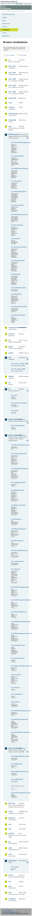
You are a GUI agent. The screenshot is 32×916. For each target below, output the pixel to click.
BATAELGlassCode (16, 490)
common (11, 107)
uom (9, 886)
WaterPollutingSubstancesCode (16, 792)
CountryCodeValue (16, 156)
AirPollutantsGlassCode (16, 453)
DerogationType (16, 764)
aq (9, 60)
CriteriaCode (16, 569)
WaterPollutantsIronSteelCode (16, 732)
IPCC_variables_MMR (16, 369)
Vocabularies (5, 29)
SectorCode (16, 687)
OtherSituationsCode (16, 645)
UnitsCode (16, 702)
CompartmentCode (16, 561)
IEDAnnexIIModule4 (13, 748)
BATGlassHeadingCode (16, 529)
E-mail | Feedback (7, 910)
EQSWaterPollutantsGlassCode (16, 621)
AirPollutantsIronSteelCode (16, 468)
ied (9, 389)
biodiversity (12, 98)
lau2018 (11, 833)
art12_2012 (12, 66)
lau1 (9, 824)
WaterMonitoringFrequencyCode (16, 710)
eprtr (10, 126)
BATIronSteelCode (16, 540)
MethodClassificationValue (16, 214)
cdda (10, 102)
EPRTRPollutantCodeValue (16, 168)
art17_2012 (12, 85)
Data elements (6, 23)
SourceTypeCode (16, 694)
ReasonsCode (16, 674)
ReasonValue (16, 274)
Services (4, 33)
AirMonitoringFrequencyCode (16, 445)
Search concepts (22, 55)
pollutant (15, 410)
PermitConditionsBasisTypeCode (16, 666)
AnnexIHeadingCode (16, 425)
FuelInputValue (16, 181)
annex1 (15, 395)
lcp (9, 841)
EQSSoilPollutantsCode (16, 612)
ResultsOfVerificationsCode (16, 771)
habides (11, 376)
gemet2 (10, 353)
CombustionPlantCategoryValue (16, 142)
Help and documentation (8, 14)
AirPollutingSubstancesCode (16, 756)
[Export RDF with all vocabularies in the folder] (27, 138)
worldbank (12, 899)
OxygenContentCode (16, 658)
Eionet (9, 11)
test (9, 881)
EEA (9, 1)
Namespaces (5, 36)
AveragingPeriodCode (16, 482)
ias (9, 382)
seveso (10, 875)
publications (12, 860)
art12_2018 (12, 72)
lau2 (9, 829)
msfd (10, 848)
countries (15, 867)
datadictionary (13, 113)
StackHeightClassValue (16, 287)
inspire (10, 811)
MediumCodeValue (16, 205)
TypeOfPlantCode (16, 779)
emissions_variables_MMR (16, 363)
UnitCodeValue (16, 294)
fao (9, 340)
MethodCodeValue (16, 225)
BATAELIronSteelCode (16, 505)
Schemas (4, 26)
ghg (9, 357)
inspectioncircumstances (16, 403)
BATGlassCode (16, 519)
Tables (4, 20)
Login (18, 3)
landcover (11, 818)
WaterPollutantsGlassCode (16, 719)
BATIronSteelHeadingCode (16, 550)
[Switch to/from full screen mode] (21, 4)
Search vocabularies (10, 55)
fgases (10, 346)
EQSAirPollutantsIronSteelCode (16, 600)
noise (10, 854)
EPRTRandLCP (13, 134)
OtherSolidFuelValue (16, 260)
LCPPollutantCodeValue (16, 191)
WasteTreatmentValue (16, 315)
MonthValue (16, 238)
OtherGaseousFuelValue (16, 247)
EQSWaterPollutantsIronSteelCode (16, 633)
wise (9, 892)
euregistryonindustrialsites (13, 327)
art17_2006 (12, 79)
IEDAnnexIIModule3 (13, 435)
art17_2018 (12, 92)
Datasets (4, 17)
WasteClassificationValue (16, 306)
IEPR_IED (11, 803)
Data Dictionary (15, 11)
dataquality (12, 120)
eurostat (11, 334)
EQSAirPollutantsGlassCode (16, 587)
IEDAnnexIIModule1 (13, 419)
